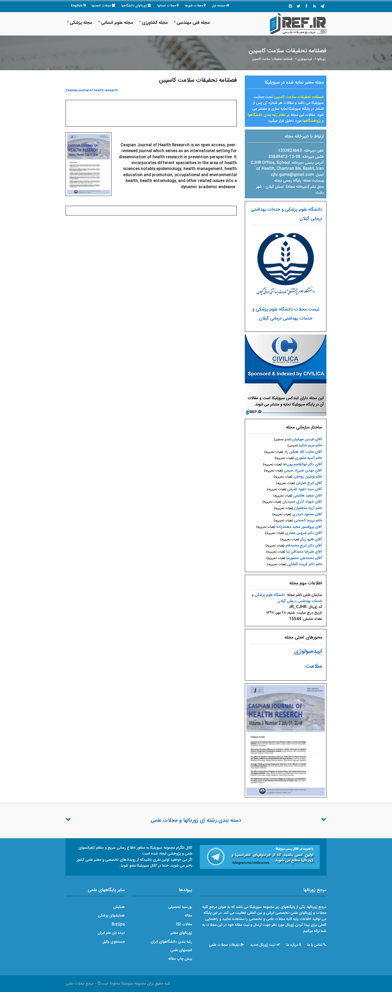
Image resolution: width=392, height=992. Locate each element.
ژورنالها (321, 59)
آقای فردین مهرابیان (307, 439)
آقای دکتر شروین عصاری (303, 533)
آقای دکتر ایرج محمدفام (304, 545)
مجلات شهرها (194, 5)
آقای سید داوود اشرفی (304, 489)
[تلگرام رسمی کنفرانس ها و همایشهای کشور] (322, 7)
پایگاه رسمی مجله (287, 181)
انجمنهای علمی (181, 950)
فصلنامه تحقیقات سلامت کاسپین (272, 59)
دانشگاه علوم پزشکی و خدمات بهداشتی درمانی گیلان (287, 598)
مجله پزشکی (81, 22)
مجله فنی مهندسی (193, 22)
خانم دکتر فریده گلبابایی (304, 564)
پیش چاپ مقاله (180, 959)
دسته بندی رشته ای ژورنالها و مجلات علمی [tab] (196, 820)
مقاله (188, 915)
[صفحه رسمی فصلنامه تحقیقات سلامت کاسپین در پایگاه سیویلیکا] (285, 375)
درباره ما (292, 945)
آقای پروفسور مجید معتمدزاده (299, 527)
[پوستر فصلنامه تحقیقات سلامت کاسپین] (285, 740)
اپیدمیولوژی (304, 59)
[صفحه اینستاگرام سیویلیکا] (290, 7)
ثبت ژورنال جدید (262, 945)
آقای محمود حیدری (307, 514)
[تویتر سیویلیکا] (298, 7)
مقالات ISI (184, 924)
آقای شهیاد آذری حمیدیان (302, 502)
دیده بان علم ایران (111, 933)
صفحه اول (218, 5)
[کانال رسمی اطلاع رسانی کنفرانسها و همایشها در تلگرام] (260, 857)
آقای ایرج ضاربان (309, 483)
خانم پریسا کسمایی (308, 520)
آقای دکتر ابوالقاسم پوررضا (302, 464)
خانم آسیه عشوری (308, 458)
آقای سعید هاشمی (307, 496)
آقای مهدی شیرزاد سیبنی (303, 470)
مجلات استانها (166, 5)
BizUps (118, 924)
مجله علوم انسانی (117, 22)
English (76, 5)
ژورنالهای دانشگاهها (134, 5)
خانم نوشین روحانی (308, 477)
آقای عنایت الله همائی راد (303, 452)
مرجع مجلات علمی (80, 984)
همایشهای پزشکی (111, 915)
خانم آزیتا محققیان (308, 508)
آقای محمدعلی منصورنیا (304, 558)
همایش (119, 907)
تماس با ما (314, 945)
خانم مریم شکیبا (310, 445)
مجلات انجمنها (101, 5)
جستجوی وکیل (113, 942)
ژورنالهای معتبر (181, 933)
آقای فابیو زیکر (311, 539)
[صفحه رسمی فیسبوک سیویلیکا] (306, 7)
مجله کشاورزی (154, 22)
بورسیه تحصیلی (180, 907)
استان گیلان (275, 187)
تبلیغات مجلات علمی (224, 945)
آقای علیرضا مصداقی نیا (304, 552)
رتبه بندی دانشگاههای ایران (171, 942)
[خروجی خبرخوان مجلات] (314, 7)
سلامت (313, 666)
